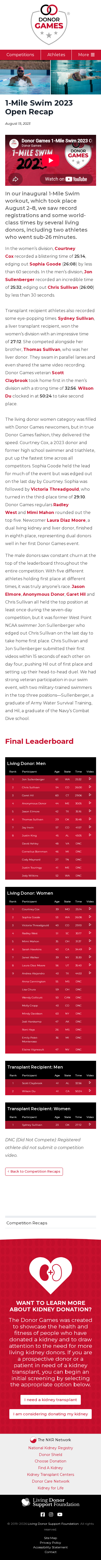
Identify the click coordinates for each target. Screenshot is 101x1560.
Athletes (56, 54)
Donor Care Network (50, 1481)
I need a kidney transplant (50, 1399)
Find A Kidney (50, 1468)
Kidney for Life (51, 1488)
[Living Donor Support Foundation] (50, 1507)
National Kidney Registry (50, 1448)
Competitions (20, 54)
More (83, 54)
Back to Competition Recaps (35, 1171)
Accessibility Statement (50, 1547)
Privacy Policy (50, 1542)
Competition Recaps (26, 1222)
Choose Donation (50, 1461)
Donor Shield (50, 1454)
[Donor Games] (50, 25)
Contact (51, 1552)
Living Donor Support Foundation (53, 1524)
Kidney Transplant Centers (50, 1474)
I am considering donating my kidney (50, 1413)
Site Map (50, 1538)
